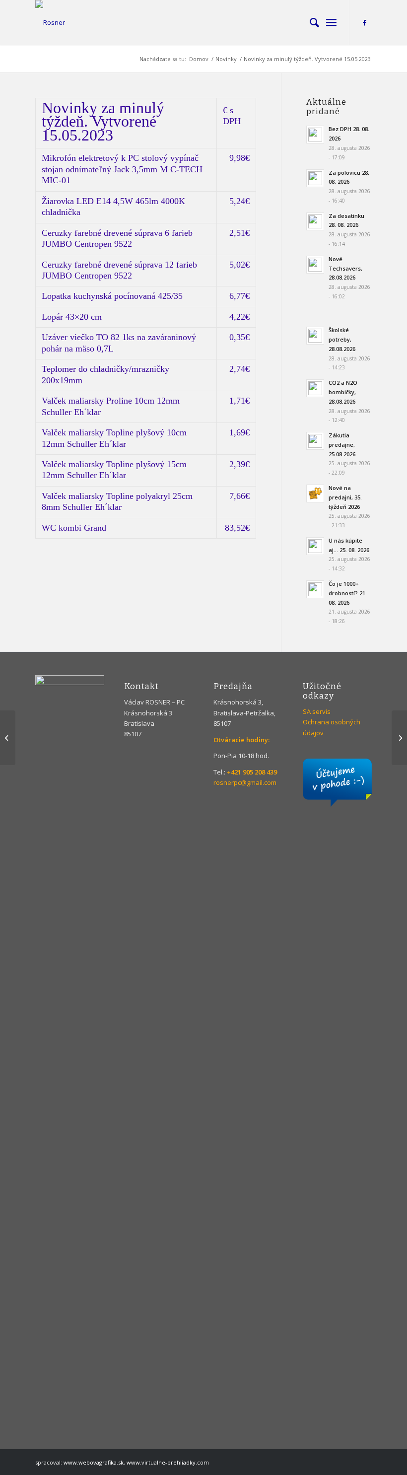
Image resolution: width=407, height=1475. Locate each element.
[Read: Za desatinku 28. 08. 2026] (315, 221)
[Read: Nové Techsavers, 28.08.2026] (315, 265)
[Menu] (331, 22)
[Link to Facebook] (364, 22)
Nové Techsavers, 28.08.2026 (345, 268)
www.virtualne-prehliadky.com (168, 1462)
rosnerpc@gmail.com (244, 782)
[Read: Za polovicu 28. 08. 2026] (315, 178)
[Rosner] (50, 22)
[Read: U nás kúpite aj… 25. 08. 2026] (315, 546)
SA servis (317, 711)
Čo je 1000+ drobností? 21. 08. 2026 (348, 593)
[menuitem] (309, 22)
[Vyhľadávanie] (309, 22)
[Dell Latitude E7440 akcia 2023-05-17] (399, 737)
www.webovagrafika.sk (94, 1462)
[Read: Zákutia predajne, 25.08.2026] (315, 441)
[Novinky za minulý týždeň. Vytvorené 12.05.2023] (7, 737)
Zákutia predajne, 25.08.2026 (342, 444)
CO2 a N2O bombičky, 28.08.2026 (343, 392)
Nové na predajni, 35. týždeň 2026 (345, 497)
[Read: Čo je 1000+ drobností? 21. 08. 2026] (315, 589)
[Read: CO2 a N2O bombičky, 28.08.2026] (315, 388)
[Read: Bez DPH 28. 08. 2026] (315, 134)
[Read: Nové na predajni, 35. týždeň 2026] (315, 493)
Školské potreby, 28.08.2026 (342, 339)
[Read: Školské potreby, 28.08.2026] (315, 336)
